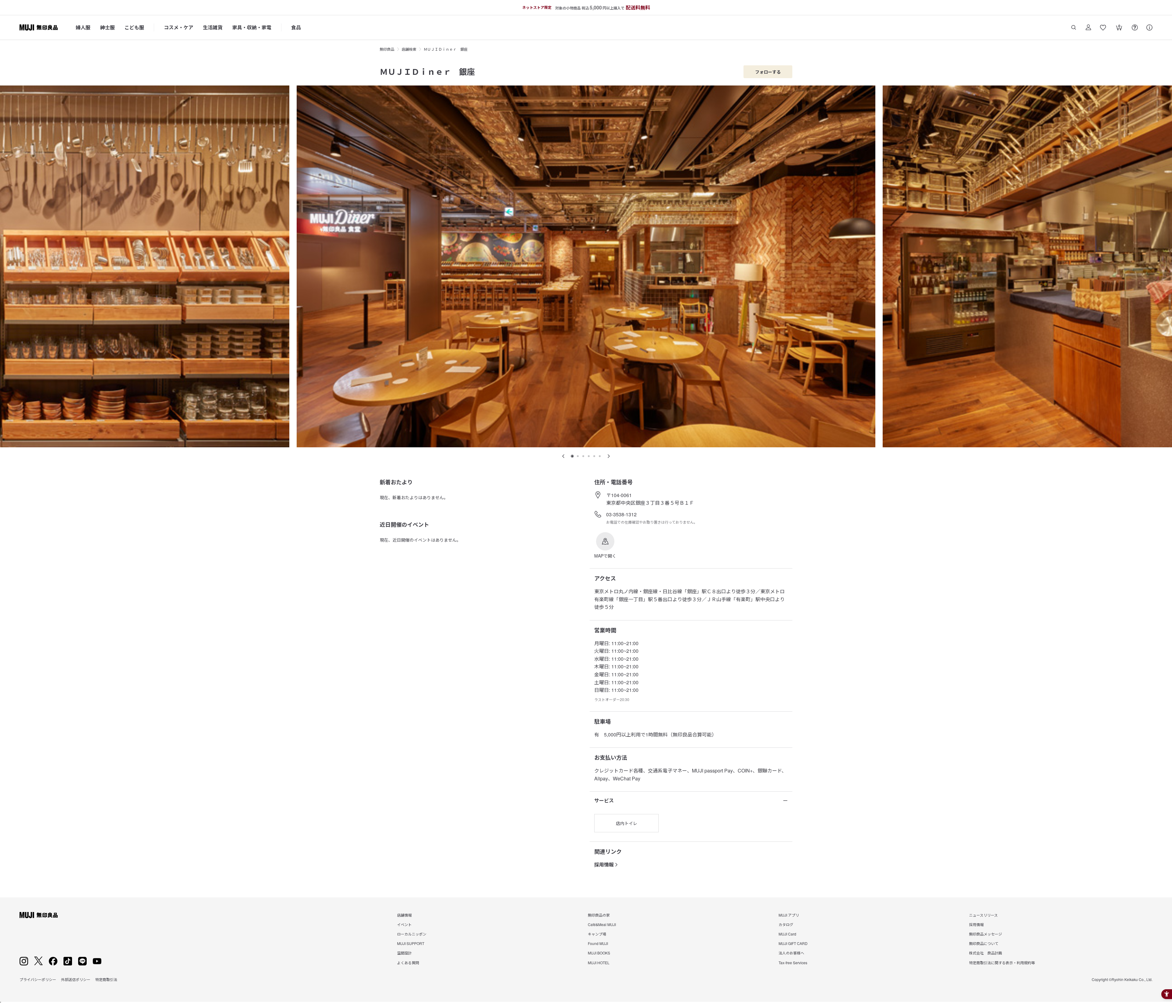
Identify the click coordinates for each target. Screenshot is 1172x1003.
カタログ (786, 924)
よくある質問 (408, 962)
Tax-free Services (793, 962)
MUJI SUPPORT (410, 943)
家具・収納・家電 (251, 27)
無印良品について (983, 943)
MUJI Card (787, 933)
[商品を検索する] (1074, 27)
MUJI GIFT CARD (793, 943)
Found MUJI (598, 943)
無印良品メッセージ (985, 933)
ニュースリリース (983, 915)
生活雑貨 (212, 27)
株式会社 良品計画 (985, 952)
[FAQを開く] (1135, 27)
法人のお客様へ (791, 952)
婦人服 (83, 27)
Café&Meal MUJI (602, 924)
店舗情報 (404, 915)
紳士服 (107, 27)
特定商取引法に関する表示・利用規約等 (1002, 962)
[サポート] (1149, 27)
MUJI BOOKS (599, 952)
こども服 (134, 27)
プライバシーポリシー (38, 979)
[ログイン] (1088, 27)
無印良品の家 (599, 915)
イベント (404, 924)
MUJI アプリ (789, 915)
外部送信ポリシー (75, 979)
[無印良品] (39, 915)
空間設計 (404, 952)
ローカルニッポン (411, 933)
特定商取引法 (106, 979)
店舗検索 (409, 49)
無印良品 (387, 49)
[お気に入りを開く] (1103, 27)
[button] (605, 545)
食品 (296, 27)
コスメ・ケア (178, 27)
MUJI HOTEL (599, 962)
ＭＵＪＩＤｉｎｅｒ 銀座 (446, 49)
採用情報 (604, 864)
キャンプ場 (597, 933)
